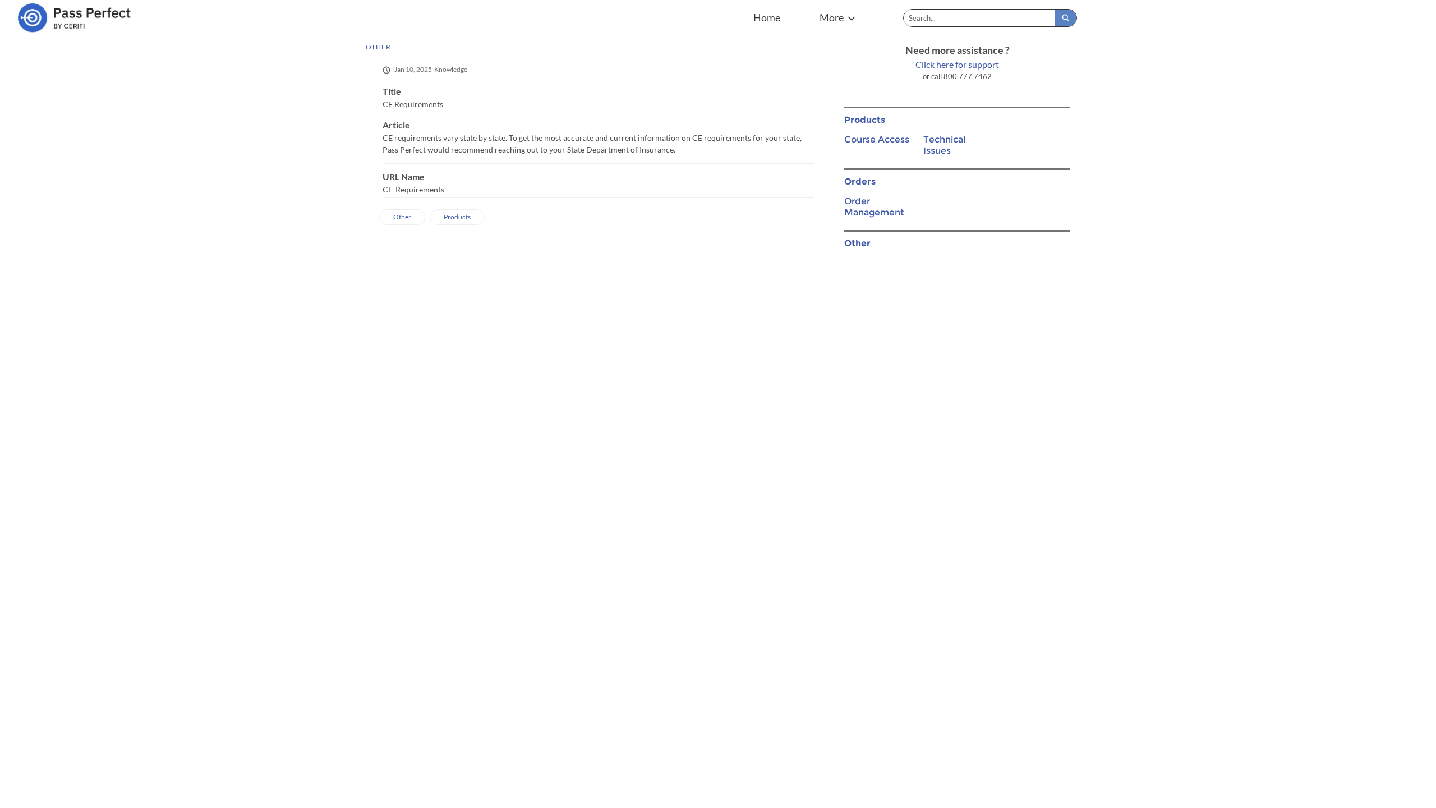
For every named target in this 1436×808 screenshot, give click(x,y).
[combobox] (979, 18)
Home (766, 17)
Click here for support (957, 64)
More (832, 17)
